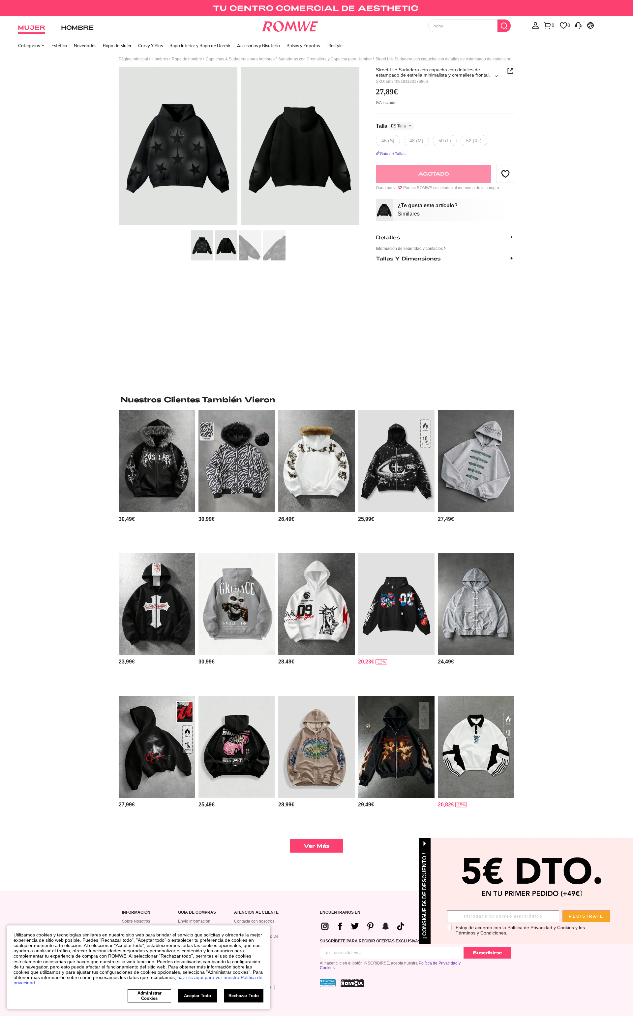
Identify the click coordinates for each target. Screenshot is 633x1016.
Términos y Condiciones (481, 932)
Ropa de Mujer (117, 45)
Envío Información (194, 921)
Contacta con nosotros (254, 921)
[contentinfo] (127, 519)
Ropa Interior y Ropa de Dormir (199, 45)
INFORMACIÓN (136, 912)
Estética (59, 45)
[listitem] (157, 479)
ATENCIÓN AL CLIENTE (256, 912)
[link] (316, 8)
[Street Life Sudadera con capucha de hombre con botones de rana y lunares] (476, 604)
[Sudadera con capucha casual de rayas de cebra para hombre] (236, 461)
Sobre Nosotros (136, 921)
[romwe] (290, 25)
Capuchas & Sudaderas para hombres (240, 59)
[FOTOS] (239, 147)
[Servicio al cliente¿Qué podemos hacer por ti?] (578, 25)
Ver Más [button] (317, 845)
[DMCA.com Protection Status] (352, 983)
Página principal (133, 59)
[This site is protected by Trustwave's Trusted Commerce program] (328, 983)
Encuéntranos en (340, 912)
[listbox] (535, 25)
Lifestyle (334, 45)
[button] (505, 174)
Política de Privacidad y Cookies (540, 927)
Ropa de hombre (187, 59)
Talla (391, 125)
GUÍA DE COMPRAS (197, 912)
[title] (316, 399)
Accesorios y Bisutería (258, 45)
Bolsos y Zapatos (303, 45)
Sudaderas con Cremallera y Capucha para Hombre (325, 59)
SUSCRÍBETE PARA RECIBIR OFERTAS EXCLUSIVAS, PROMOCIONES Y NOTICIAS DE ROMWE (409, 941)
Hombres (160, 59)
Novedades (85, 45)
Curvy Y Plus (150, 45)
